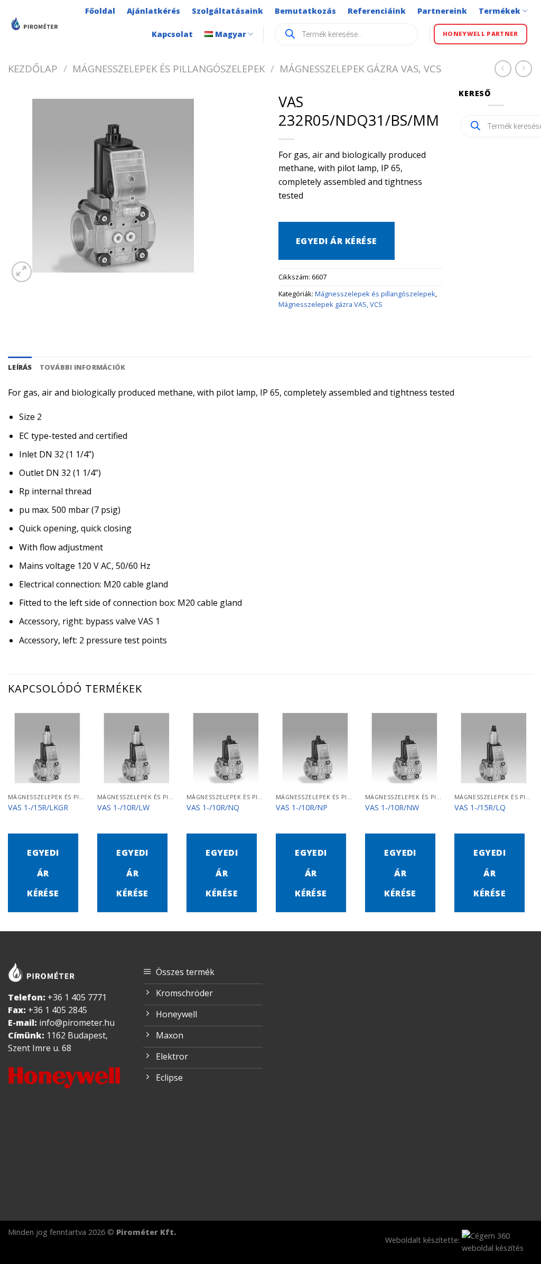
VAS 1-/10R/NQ (212, 807)
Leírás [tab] (20, 367)
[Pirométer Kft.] (35, 23)
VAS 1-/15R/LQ (480, 807)
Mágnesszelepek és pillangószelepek (168, 68)
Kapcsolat (172, 34)
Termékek (499, 11)
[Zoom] (22, 271)
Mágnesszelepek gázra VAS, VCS (360, 68)
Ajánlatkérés (153, 11)
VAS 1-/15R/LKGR (38, 807)
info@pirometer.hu (77, 1022)
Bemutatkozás (305, 11)
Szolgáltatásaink (227, 11)
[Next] (532, 818)
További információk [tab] (83, 367)
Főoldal (100, 11)
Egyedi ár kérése (336, 241)
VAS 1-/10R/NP (302, 807)
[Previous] (8, 818)
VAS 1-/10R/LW (123, 807)
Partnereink (442, 11)
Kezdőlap (33, 68)
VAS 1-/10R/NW (392, 807)
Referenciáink (377, 11)
